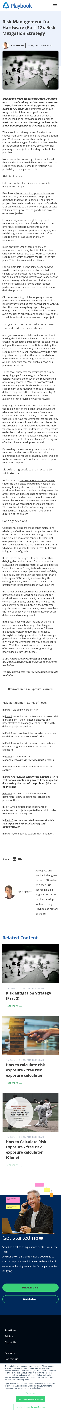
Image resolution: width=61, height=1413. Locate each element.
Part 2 (8, 716)
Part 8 (8, 793)
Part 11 (9, 833)
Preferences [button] (30, 1393)
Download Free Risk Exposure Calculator (30, 689)
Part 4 (8, 743)
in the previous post (25, 159)
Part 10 (9, 820)
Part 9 (8, 806)
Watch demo (30, 1299)
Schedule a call (30, 1287)
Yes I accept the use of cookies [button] (30, 1399)
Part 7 (8, 776)
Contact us (11, 1359)
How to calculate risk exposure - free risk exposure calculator (25, 1070)
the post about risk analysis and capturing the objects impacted (28, 482)
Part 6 (8, 766)
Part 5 (8, 756)
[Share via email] (20, 859)
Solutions (10, 1330)
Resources (11, 1353)
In (3, 793)
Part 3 (8, 733)
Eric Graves (25, 892)
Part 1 (8, 709)
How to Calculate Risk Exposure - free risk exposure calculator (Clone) (26, 1149)
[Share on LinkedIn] (14, 860)
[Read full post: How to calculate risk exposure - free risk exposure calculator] (30, 1035)
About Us (10, 1342)
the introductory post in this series (34, 193)
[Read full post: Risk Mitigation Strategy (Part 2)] (30, 963)
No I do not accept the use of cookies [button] (30, 1407)
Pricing (9, 1336)
